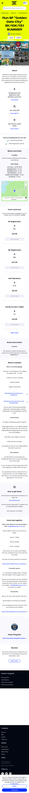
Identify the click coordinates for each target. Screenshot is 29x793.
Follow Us (4, 769)
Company (4, 728)
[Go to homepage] (14, 3)
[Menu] (5, 3)
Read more (14, 355)
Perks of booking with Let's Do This (14, 138)
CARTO (12, 197)
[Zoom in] (26, 183)
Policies (3, 743)
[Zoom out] (26, 185)
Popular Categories (7, 673)
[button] (14, 191)
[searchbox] (14, 8)
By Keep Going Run (16, 34)
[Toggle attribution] (26, 198)
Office (3, 758)
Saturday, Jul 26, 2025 (14, 167)
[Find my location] (26, 188)
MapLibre (7, 197)
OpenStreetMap (19, 197)
